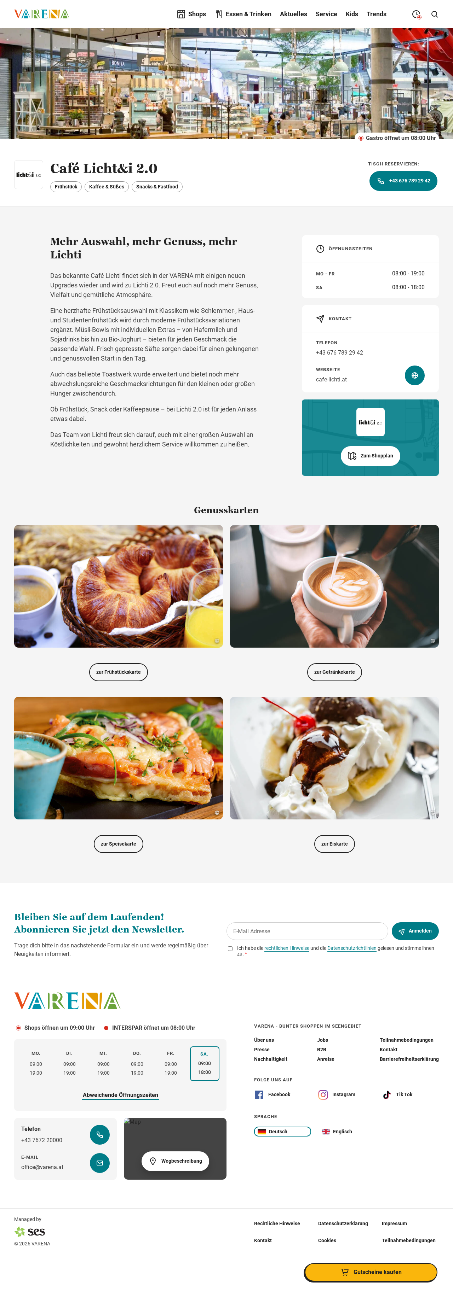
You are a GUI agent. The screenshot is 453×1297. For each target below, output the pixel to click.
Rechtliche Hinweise (277, 1223)
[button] (370, 456)
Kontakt (263, 1240)
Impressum (394, 1223)
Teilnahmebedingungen (409, 1240)
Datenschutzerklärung (343, 1223)
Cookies (327, 1240)
